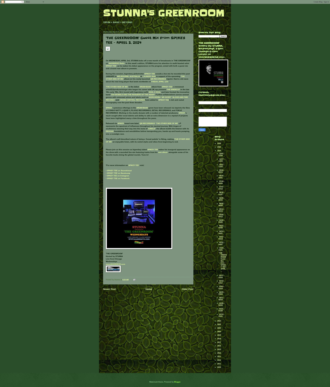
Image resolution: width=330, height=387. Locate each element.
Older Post (187, 289)
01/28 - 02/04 (221, 304)
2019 (219, 335)
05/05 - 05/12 (221, 216)
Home (149, 289)
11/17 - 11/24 (221, 160)
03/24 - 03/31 (221, 249)
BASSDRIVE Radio (117, 63)
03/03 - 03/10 (221, 287)
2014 (219, 353)
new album (163, 152)
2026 (219, 143)
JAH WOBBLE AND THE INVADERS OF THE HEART (133, 95)
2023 (219, 321)
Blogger (177, 382)
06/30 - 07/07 (221, 193)
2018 (219, 339)
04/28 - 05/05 (221, 221)
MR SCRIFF (166, 97)
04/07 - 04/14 (221, 238)
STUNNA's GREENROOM (164, 13)
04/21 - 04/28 (221, 227)
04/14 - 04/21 (221, 232)
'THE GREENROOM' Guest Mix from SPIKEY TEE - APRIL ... (223, 262)
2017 (219, 342)
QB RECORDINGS (158, 79)
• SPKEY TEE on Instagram (117, 176)
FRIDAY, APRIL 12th (159, 82)
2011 (219, 364)
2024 (219, 151)
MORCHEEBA (155, 97)
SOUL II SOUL (155, 92)
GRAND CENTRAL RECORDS (132, 100)
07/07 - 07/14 (221, 188)
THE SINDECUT (173, 89)
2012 (219, 360)
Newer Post (109, 289)
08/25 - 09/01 (221, 177)
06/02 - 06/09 (221, 205)
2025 (219, 147)
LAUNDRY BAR (149, 76)
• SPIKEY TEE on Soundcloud (119, 171)
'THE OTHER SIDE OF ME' (117, 87)
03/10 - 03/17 (221, 282)
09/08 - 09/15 (221, 171)
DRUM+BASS (145, 87)
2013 (219, 356)
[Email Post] (134, 280)
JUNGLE (151, 129)
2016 (219, 346)
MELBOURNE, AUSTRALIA (128, 76)
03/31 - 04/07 (221, 243)
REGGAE (110, 131)
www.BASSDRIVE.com (115, 264)
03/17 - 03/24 (221, 276)
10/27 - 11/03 (221, 166)
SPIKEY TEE (111, 66)
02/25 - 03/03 (221, 293)
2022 (219, 324)
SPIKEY (109, 108)
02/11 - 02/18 (221, 299)
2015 (219, 349)
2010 (219, 367)
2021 (219, 328)
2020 (219, 332)
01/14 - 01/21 (221, 315)
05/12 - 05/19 (221, 210)
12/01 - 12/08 (221, 155)
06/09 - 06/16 (221, 199)
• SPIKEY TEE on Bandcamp (118, 173)
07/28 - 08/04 (221, 182)
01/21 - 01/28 (221, 310)
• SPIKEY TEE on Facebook (118, 178)
